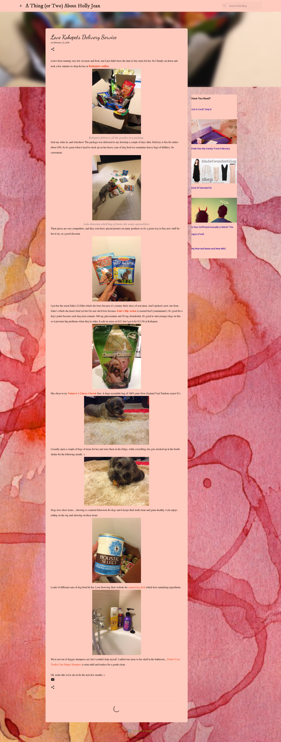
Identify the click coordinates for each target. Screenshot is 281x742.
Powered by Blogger (142, 730)
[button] (53, 49)
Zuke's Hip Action (126, 311)
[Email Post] (53, 681)
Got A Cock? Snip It (201, 109)
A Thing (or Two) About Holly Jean (63, 6)
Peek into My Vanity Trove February (210, 148)
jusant (147, 737)
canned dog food (136, 587)
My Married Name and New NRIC (208, 248)
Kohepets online (99, 66)
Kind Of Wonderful (201, 188)
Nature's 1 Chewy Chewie (82, 393)
